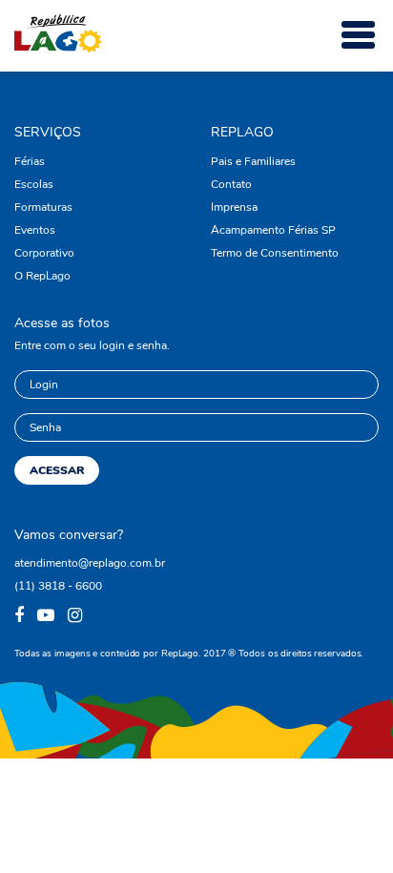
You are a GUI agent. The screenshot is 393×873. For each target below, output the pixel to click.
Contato (231, 184)
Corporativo (44, 252)
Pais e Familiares (253, 161)
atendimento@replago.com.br (89, 563)
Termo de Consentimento (275, 252)
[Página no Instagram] (77, 616)
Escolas (33, 184)
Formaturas (43, 207)
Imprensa (234, 207)
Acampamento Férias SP (273, 230)
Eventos (34, 230)
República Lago (58, 33)
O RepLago (42, 275)
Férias (29, 161)
